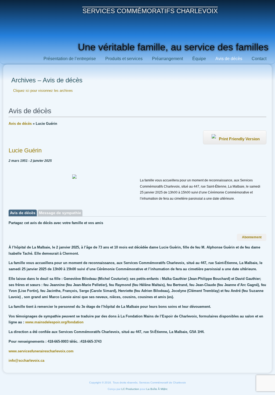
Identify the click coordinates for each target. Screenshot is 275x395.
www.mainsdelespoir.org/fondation (54, 322)
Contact (259, 58)
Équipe (199, 58)
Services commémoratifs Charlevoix (150, 10)
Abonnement (252, 237)
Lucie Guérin (25, 150)
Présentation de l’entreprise (70, 58)
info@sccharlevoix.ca (26, 361)
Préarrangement (167, 58)
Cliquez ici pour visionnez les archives (43, 91)
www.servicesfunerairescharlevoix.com (41, 351)
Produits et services (124, 58)
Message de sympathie (60, 213)
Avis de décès (228, 58)
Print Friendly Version (239, 139)
